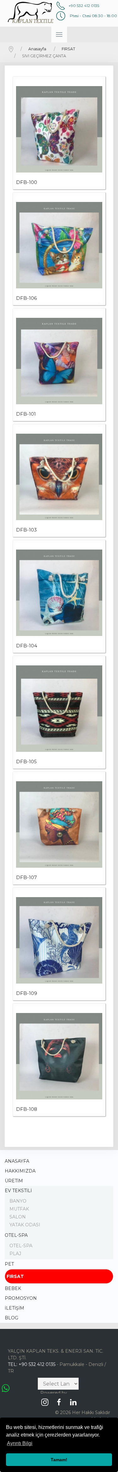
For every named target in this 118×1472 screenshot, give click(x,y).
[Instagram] (46, 1399)
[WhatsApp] (5, 1387)
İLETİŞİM (14, 1308)
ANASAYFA (17, 1161)
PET (9, 1264)
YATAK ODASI (24, 1225)
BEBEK (13, 1288)
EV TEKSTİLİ (18, 1190)
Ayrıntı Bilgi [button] (19, 1443)
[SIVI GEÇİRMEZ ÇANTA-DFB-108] (59, 1056)
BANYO (17, 1201)
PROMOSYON (21, 1298)
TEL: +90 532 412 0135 (31, 1364)
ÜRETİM (14, 1181)
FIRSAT (15, 1276)
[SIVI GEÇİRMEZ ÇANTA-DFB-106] (59, 245)
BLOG (11, 1318)
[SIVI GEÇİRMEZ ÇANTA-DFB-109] (59, 940)
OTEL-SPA (16, 1235)
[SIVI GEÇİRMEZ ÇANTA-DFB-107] (59, 824)
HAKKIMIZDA (20, 1171)
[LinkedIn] (74, 1399)
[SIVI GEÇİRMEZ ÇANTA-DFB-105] (59, 708)
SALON (17, 1217)
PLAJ (15, 1253)
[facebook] (60, 1399)
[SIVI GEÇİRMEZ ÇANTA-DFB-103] (59, 477)
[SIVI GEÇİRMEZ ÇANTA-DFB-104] (59, 593)
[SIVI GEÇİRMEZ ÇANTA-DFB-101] (59, 361)
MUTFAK (19, 1209)
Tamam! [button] (59, 1459)
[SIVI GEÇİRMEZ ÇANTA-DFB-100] (59, 129)
